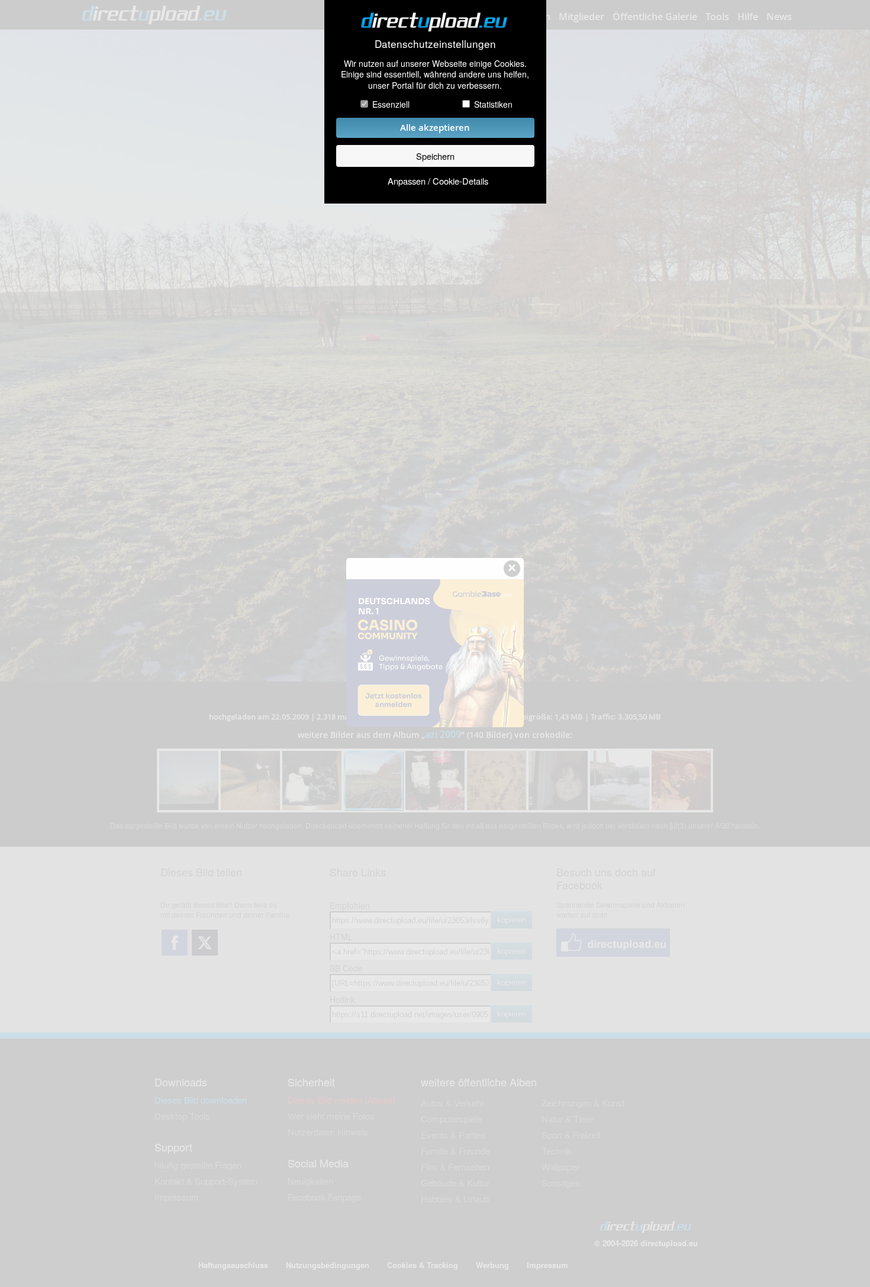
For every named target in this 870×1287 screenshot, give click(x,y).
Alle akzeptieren (435, 127)
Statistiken (493, 104)
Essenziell (391, 104)
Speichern (435, 156)
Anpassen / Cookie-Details (438, 181)
